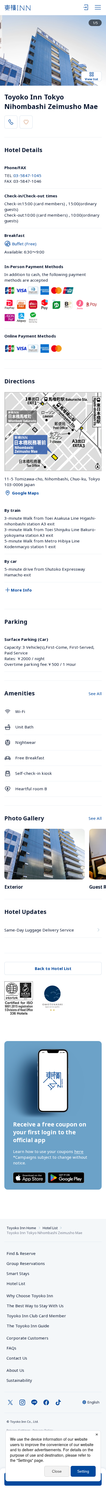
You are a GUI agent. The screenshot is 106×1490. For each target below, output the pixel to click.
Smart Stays (18, 1273)
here (78, 1151)
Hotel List (50, 1227)
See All (95, 693)
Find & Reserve (21, 1253)
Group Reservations (26, 1263)
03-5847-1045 (27, 175)
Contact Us (17, 1358)
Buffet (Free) (24, 243)
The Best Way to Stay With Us (35, 1305)
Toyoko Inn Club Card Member (36, 1315)
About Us (15, 1370)
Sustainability (19, 1380)
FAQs (11, 1348)
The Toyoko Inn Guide (28, 1325)
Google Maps (25, 493)
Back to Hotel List (53, 968)
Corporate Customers (29, 1338)
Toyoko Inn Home (21, 1227)
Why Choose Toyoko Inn (30, 1295)
